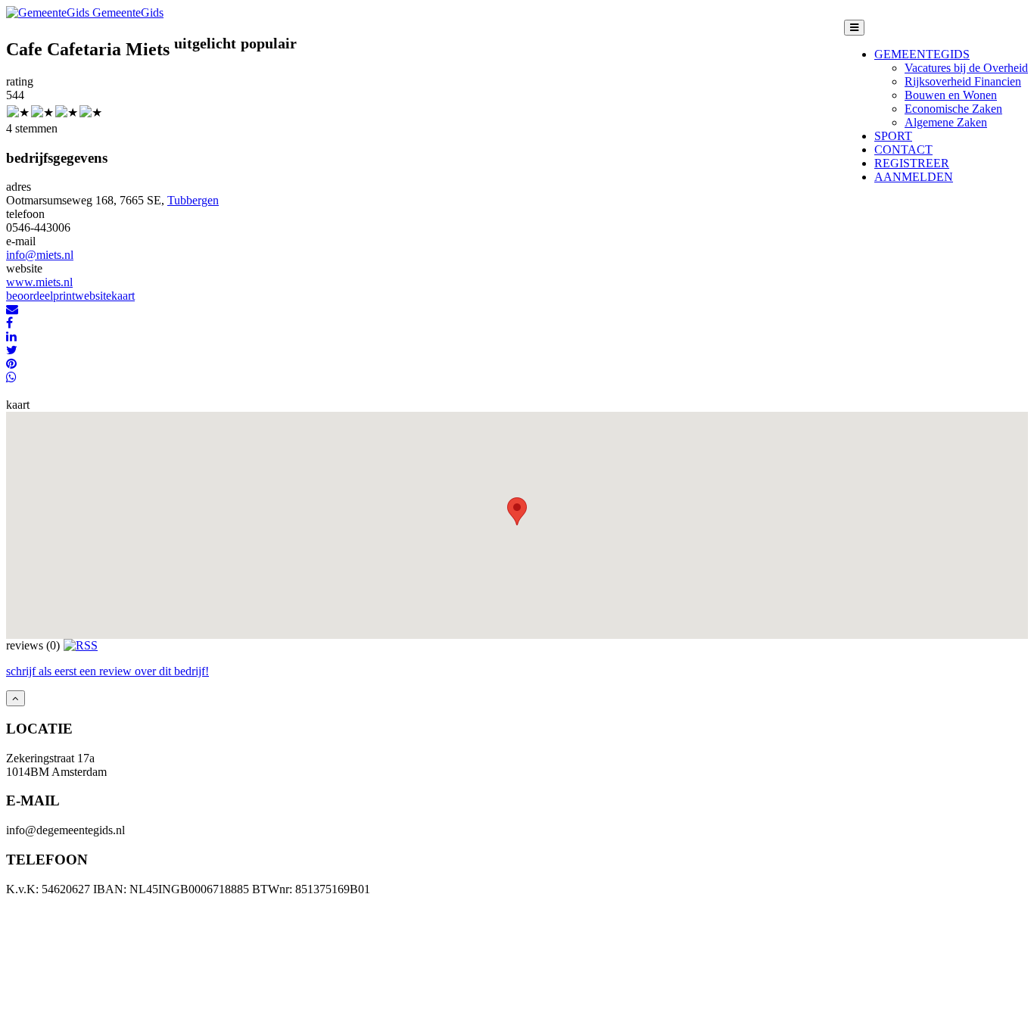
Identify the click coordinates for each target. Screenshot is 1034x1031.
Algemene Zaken (946, 122)
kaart (123, 295)
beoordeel (29, 295)
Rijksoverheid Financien (963, 81)
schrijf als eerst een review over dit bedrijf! (107, 671)
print (64, 295)
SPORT (893, 135)
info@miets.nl (39, 254)
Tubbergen (193, 200)
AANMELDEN (913, 176)
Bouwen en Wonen (951, 95)
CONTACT (903, 149)
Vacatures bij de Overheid (966, 67)
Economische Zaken (953, 108)
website (93, 295)
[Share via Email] (12, 309)
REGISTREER (911, 163)
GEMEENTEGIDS (922, 54)
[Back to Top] (15, 698)
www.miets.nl (39, 282)
